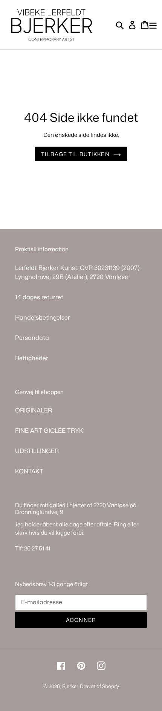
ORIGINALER (33, 410)
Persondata (32, 338)
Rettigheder (31, 358)
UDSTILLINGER (37, 451)
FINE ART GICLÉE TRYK (49, 430)
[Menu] (153, 24)
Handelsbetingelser (42, 317)
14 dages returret (39, 297)
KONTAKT (29, 471)
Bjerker (70, 686)
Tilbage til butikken (75, 154)
